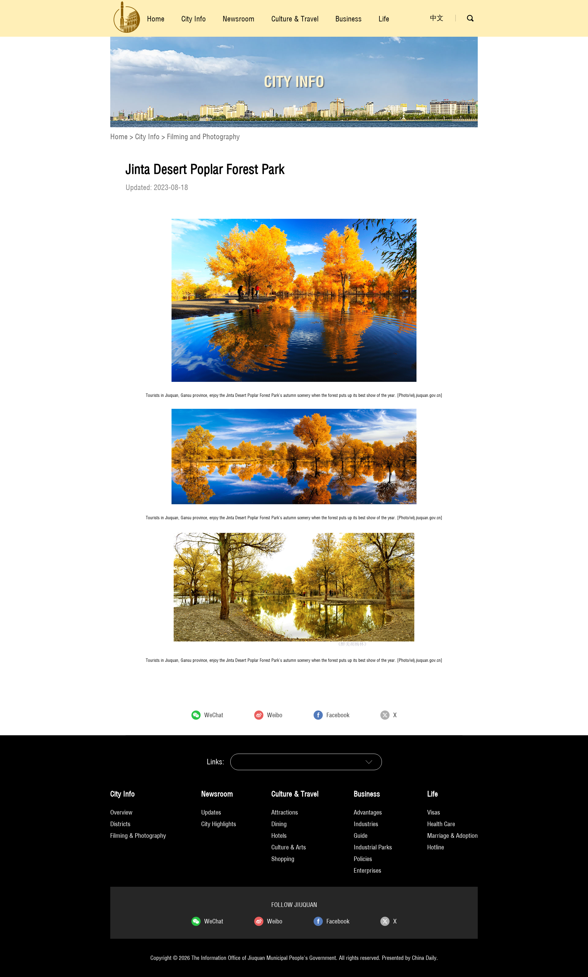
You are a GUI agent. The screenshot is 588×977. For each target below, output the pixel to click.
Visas (433, 812)
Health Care (441, 824)
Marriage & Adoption (452, 835)
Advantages (368, 812)
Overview (121, 812)
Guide (361, 835)
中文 (436, 18)
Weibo (274, 715)
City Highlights (218, 824)
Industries (366, 824)
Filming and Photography (203, 136)
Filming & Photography (138, 835)
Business (348, 18)
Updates (211, 812)
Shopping (282, 859)
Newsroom (238, 18)
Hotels (279, 835)
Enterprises (367, 870)
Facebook (337, 715)
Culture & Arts (288, 847)
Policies (363, 859)
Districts (120, 824)
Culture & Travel (294, 18)
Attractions (284, 812)
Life (384, 18)
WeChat (213, 715)
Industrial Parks (373, 847)
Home (155, 18)
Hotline (435, 847)
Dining (279, 824)
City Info (193, 18)
